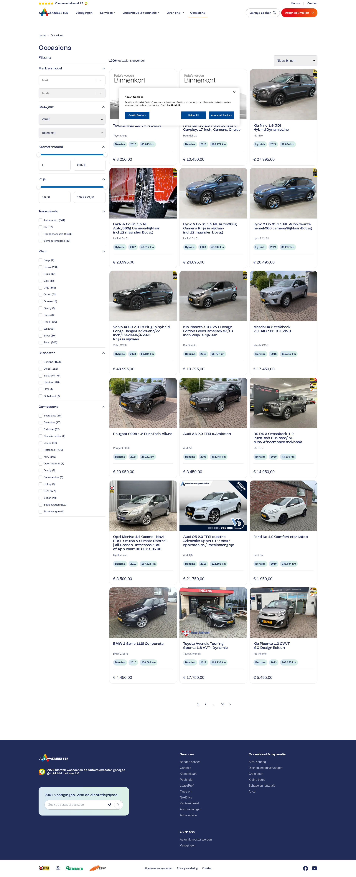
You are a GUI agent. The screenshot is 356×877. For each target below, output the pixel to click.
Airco (252, 791)
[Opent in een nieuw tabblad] (44, 868)
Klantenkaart (188, 773)
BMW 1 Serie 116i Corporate (138, 643)
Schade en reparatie (262, 785)
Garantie (185, 767)
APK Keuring (257, 761)
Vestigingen (84, 13)
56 (222, 704)
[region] (179, 107)
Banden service (190, 761)
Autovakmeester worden (196, 839)
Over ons (173, 13)
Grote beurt (256, 773)
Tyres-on (185, 791)
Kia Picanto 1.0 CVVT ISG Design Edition (271, 645)
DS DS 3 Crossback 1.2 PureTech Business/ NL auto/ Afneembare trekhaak (277, 437)
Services (106, 13)
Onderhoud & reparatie (140, 13)
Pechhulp (186, 779)
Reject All (193, 115)
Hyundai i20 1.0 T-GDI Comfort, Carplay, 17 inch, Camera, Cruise (211, 127)
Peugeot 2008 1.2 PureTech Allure (142, 433)
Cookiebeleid (173, 105)
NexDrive (186, 797)
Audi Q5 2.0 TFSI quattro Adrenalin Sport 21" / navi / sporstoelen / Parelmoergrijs (208, 540)
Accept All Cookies (221, 115)
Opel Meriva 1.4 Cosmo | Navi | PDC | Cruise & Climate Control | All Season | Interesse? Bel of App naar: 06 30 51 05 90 (140, 542)
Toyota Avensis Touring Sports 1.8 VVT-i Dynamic (205, 645)
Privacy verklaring (187, 868)
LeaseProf (186, 785)
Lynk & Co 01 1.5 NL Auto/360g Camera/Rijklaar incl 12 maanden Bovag (136, 228)
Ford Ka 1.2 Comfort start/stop (280, 536)
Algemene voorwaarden (158, 868)
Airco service (188, 815)
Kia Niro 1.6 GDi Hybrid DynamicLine (271, 127)
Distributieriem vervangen (265, 767)
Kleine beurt (257, 779)
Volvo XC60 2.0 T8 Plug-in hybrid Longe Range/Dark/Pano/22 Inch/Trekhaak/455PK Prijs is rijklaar (141, 333)
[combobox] (42, 80)
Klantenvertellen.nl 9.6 (69, 3)
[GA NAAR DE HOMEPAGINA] (84, 758)
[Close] (234, 92)
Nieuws (295, 3)
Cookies (207, 868)
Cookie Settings (137, 115)
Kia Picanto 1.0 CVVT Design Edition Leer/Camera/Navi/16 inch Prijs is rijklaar (208, 331)
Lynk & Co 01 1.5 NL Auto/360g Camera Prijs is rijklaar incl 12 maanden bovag (210, 228)
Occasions (197, 13)
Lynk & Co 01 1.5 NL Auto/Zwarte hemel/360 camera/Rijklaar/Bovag (282, 226)
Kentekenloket (189, 803)
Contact (312, 3)
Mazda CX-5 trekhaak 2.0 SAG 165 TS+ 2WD (272, 329)
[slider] (38, 154)
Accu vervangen (190, 809)
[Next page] (230, 704)
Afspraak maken (297, 13)
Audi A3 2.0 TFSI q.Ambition (207, 433)
